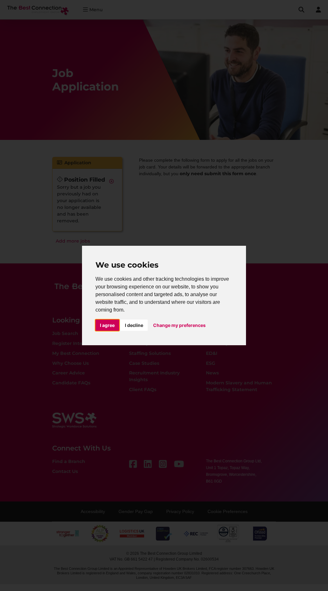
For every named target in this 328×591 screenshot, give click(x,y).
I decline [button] (134, 325)
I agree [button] (107, 325)
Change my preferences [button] (179, 325)
